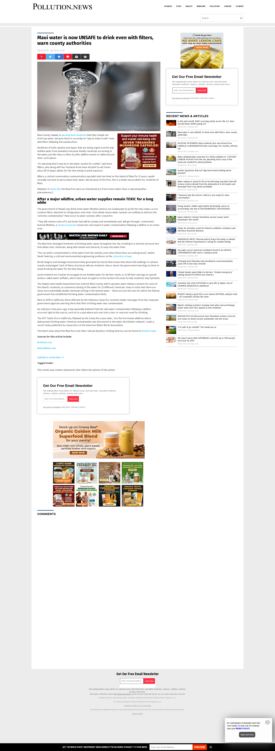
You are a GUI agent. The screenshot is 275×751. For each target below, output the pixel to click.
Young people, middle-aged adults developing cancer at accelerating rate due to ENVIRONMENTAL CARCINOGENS (204, 207)
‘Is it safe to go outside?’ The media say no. (197, 327)
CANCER (227, 6)
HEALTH (188, 6)
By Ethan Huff (192, 127)
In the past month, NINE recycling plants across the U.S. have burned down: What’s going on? (206, 122)
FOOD (178, 6)
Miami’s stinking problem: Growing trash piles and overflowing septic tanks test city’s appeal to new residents (206, 306)
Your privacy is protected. (52, 407)
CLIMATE (239, 6)
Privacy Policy (137, 714)
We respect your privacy (122, 694)
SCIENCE (168, 6)
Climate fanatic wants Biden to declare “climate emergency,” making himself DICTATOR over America (205, 273)
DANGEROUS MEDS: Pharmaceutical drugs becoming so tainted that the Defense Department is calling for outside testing (206, 240)
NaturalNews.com (46, 348)
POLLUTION (215, 6)
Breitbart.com (44, 342)
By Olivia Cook (193, 152)
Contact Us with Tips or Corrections (137, 706)
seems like (55, 189)
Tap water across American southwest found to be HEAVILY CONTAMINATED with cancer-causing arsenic (204, 251)
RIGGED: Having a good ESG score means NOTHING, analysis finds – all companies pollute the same (207, 295)
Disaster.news (148, 331)
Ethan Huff (59, 50)
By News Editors (193, 176)
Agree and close (247, 734)
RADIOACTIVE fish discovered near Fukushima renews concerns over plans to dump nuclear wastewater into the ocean (206, 317)
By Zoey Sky (192, 165)
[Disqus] (98, 554)
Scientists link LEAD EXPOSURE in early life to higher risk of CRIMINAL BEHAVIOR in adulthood (205, 284)
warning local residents (73, 135)
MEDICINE (201, 6)
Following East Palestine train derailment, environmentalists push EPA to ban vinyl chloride (205, 262)
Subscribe (199, 747)
